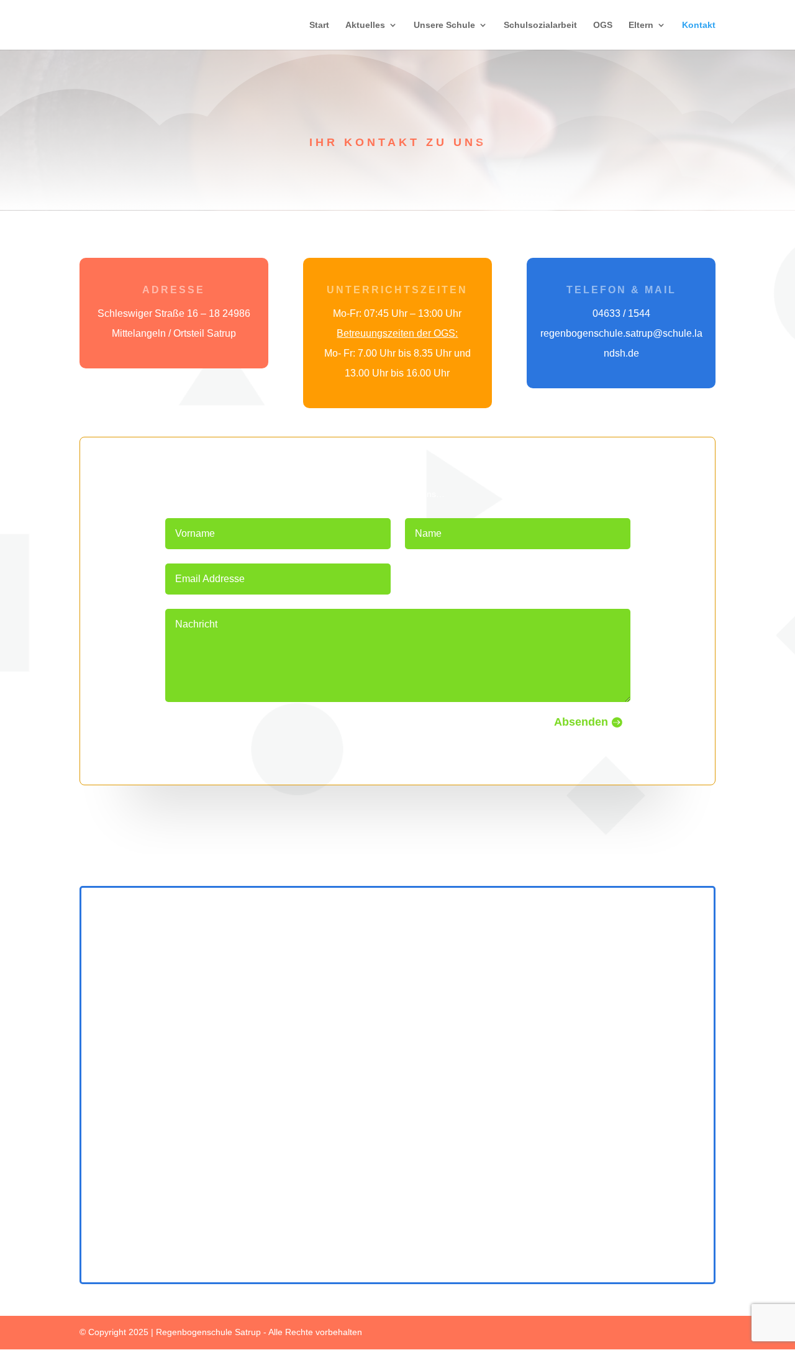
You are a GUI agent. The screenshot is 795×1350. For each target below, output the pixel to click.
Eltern (641, 25)
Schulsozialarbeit (540, 25)
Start (319, 25)
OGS (602, 25)
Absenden (581, 722)
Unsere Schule (444, 25)
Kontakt (699, 25)
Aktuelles (365, 25)
